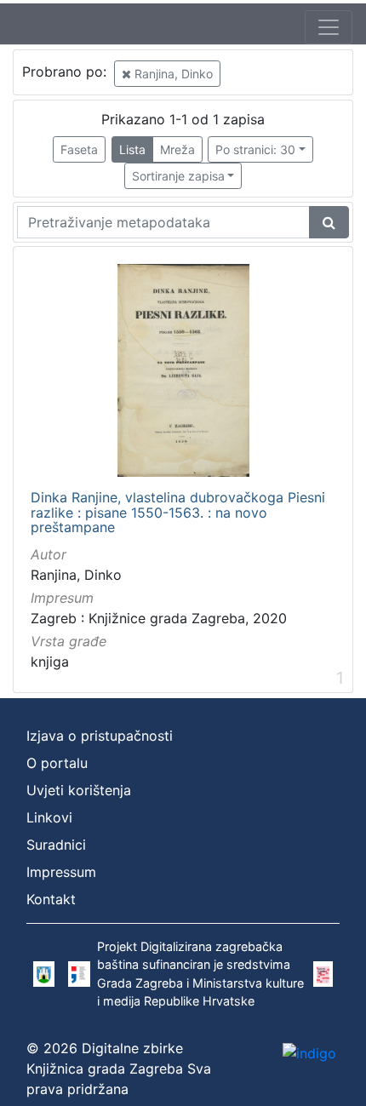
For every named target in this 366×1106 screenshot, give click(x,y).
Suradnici (56, 844)
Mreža (177, 149)
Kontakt (51, 899)
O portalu (57, 762)
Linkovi (49, 817)
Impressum (61, 871)
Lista (132, 149)
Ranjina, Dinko (172, 73)
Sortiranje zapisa (178, 176)
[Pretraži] (329, 222)
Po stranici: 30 (255, 149)
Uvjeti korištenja (78, 790)
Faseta (79, 149)
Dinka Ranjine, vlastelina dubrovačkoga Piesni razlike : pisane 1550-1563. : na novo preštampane (178, 513)
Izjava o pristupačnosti (99, 735)
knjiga (50, 661)
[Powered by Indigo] (309, 1052)
